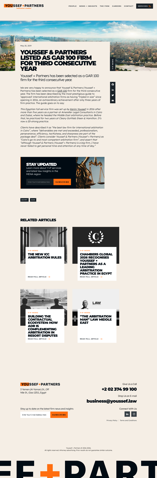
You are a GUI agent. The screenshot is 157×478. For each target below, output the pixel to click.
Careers (116, 6)
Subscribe (62, 182)
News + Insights (88, 6)
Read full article (37, 277)
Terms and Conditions (128, 420)
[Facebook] (112, 84)
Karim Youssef (78, 109)
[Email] (112, 100)
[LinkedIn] (112, 90)
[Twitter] (112, 95)
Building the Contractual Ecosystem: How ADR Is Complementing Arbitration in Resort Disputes (43, 326)
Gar (33, 200)
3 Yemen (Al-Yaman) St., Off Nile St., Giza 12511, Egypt (34, 391)
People (73, 6)
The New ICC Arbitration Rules (44, 255)
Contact (128, 6)
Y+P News (113, 64)
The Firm (104, 6)
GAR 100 (62, 90)
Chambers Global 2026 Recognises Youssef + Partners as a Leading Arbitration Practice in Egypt (96, 263)
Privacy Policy (112, 420)
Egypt (24, 200)
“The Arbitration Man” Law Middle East (96, 319)
